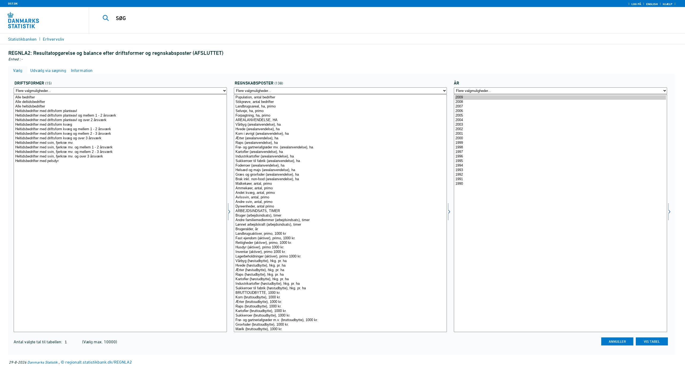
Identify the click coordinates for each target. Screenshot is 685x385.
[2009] (560, 97)
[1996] (560, 156)
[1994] (560, 165)
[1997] (560, 152)
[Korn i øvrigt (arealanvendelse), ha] (340, 134)
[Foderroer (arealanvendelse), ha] (340, 165)
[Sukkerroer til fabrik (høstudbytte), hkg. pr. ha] (340, 288)
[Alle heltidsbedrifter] (120, 106)
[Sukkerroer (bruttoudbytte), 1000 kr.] (340, 315)
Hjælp (667, 4)
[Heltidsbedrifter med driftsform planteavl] (120, 111)
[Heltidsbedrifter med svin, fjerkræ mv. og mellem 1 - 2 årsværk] (120, 147)
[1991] (560, 179)
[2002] (560, 129)
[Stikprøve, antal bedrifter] (340, 102)
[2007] (560, 106)
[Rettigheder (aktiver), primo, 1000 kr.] (340, 243)
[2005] (560, 115)
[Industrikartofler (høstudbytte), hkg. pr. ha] (340, 284)
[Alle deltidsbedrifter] (120, 102)
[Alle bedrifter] (120, 97)
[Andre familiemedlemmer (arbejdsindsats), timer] (340, 220)
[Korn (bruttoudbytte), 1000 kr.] (340, 297)
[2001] (560, 134)
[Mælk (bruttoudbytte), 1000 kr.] (340, 329)
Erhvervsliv (53, 39)
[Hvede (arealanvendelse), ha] (340, 129)
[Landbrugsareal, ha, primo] (340, 106)
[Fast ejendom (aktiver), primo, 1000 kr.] (340, 238)
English (652, 4)
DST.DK (13, 3)
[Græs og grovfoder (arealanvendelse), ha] (340, 174)
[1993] (560, 170)
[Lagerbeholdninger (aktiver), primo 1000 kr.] (340, 256)
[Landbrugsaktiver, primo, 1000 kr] (340, 234)
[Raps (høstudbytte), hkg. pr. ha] (340, 274)
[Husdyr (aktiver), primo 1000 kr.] (340, 247)
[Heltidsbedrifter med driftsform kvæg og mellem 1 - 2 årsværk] (120, 129)
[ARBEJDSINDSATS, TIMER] (340, 211)
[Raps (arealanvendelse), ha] (340, 143)
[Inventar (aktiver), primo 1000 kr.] (340, 252)
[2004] (560, 120)
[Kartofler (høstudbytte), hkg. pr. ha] (340, 279)
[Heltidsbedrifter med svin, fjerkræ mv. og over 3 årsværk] (120, 156)
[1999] (560, 143)
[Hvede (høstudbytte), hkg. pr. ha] (340, 265)
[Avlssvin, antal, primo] (340, 197)
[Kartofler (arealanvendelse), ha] (340, 152)
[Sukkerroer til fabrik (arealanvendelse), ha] (340, 161)
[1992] (560, 174)
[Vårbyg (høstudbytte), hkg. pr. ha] (340, 261)
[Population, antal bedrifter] (340, 97)
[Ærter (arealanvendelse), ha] (340, 138)
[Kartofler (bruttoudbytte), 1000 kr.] (340, 311)
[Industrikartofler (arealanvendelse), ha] (340, 156)
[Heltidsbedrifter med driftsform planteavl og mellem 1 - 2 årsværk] (120, 115)
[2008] (560, 102)
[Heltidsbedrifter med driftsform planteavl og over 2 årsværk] (120, 120)
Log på (636, 4)
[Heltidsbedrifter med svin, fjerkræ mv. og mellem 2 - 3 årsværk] (120, 152)
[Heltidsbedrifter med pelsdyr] (120, 161)
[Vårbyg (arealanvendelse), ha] (340, 124)
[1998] (560, 147)
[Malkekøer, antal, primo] (340, 184)
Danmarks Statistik (42, 362)
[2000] (560, 138)
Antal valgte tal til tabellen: (38, 341)
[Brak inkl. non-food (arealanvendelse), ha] (340, 179)
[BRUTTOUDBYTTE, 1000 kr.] (340, 293)
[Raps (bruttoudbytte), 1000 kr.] (340, 306)
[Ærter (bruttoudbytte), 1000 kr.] (340, 302)
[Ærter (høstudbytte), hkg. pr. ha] (340, 270)
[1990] (560, 184)
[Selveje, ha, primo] (340, 111)
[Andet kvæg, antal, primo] (340, 193)
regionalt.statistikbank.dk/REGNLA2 (98, 362)
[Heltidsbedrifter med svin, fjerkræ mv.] (120, 143)
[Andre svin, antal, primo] (340, 202)
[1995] (560, 161)
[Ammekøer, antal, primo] (340, 188)
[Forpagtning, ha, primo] (340, 115)
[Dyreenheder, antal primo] (340, 206)
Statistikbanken (22, 39)
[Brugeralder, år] (340, 229)
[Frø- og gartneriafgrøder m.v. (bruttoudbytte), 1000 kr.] (340, 320)
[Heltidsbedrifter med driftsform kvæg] (120, 124)
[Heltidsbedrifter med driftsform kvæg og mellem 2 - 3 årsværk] (120, 134)
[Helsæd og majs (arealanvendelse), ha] (340, 170)
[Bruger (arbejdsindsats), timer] (340, 215)
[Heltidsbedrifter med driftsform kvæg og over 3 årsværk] (120, 138)
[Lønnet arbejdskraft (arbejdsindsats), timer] (340, 224)
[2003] (560, 124)
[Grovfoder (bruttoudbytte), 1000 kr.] (340, 324)
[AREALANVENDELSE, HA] (340, 120)
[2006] (560, 111)
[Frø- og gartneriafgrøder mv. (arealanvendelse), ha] (340, 147)
